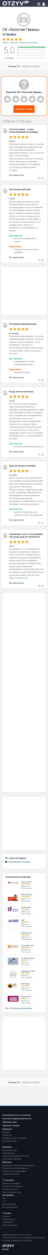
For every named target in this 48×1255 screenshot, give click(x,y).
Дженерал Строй (28, 971)
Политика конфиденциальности (16, 1118)
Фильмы (6, 1216)
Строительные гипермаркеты (15, 1168)
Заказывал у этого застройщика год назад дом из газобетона (26, 535)
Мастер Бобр (26, 895)
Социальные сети (10, 1189)
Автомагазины (9, 1204)
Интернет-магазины (11, 1183)
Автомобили (8, 1195)
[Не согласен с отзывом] (39, 178)
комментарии (17, 175)
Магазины (6, 1162)
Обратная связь (9, 1122)
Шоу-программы (9, 1225)
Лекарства (7, 1135)
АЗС (4, 1198)
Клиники (6, 1132)
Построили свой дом (20, 189)
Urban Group (26, 996)
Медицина (7, 1129)
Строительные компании (19, 862)
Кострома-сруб (27, 946)
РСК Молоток (26, 933)
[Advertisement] (24, 291)
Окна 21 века (26, 882)
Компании (6, 1147)
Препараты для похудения (14, 1138)
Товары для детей (10, 1174)
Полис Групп (26, 907)
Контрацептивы (9, 1141)
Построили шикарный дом (23, 324)
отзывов (9, 58)
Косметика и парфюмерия (14, 1171)
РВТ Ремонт (25, 984)
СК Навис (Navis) (28, 958)
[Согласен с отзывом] (42, 178)
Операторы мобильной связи (15, 1156)
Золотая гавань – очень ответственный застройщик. (24, 130)
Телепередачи (8, 1219)
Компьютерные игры (11, 1192)
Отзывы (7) (14, 66)
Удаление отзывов (10, 1125)
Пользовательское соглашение (16, 1115)
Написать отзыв (24, 109)
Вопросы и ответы (31, 66)
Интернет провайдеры (12, 1186)
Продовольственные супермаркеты (18, 1165)
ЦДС (23, 920)
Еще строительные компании (18, 1008)
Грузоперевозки (9, 1150)
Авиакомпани (8, 1153)
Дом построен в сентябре (22, 466)
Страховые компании (12, 1159)
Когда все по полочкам (21, 391)
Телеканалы (7, 1222)
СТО (4, 1201)
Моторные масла (10, 1207)
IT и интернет (8, 1180)
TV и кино (6, 1213)
